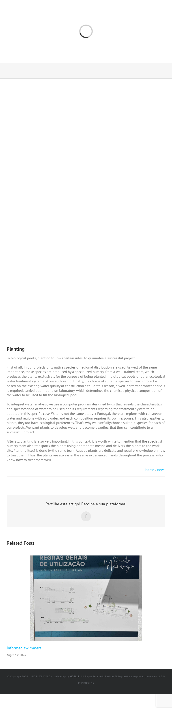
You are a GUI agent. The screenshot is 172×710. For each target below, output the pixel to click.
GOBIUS (74, 676)
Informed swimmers (24, 648)
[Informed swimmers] (86, 598)
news (161, 469)
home (149, 469)
